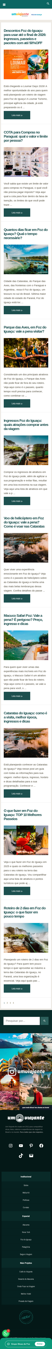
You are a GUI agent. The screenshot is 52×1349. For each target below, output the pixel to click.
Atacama (26, 1224)
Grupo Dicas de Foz (20, 1344)
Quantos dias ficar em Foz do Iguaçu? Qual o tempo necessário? (26, 234)
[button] (48, 3)
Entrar (40, 1344)
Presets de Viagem (26, 1301)
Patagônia (26, 1246)
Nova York (26, 1232)
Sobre (26, 1185)
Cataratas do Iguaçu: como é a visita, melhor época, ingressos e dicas (25, 717)
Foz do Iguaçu (26, 1239)
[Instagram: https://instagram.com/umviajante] (10, 1145)
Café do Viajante (25, 1271)
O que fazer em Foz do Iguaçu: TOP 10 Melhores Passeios (23, 815)
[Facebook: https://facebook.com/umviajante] (41, 1145)
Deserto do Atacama (26, 1279)
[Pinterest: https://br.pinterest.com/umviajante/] (31, 1145)
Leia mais (16, 115)
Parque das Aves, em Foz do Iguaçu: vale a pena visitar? (25, 329)
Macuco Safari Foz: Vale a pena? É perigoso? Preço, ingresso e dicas (23, 619)
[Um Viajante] (26, 15)
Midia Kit (26, 1192)
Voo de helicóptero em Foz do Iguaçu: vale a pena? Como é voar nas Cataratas (24, 522)
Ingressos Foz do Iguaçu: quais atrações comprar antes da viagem (26, 425)
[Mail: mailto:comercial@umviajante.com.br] (31, 1155)
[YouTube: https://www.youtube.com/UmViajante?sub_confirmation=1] (21, 1145)
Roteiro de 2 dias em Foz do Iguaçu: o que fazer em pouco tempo (25, 912)
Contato (26, 1207)
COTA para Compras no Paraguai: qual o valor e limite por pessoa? (26, 136)
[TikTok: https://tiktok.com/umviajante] (21, 1155)
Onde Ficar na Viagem (26, 1286)
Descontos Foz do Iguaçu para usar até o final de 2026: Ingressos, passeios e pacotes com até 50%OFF (25, 37)
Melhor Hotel (26, 1293)
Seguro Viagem (26, 1254)
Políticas (26, 1200)
